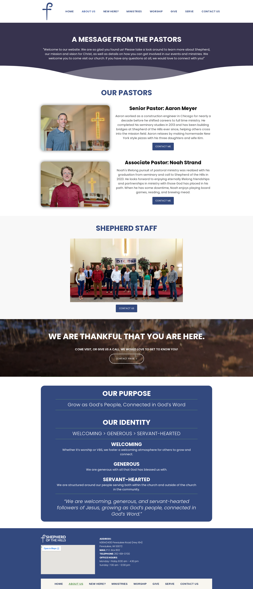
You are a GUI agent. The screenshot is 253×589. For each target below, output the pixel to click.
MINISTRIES (134, 11)
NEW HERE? (111, 11)
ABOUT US (88, 11)
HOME (69, 11)
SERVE (189, 11)
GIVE (174, 11)
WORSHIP (156, 11)
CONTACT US (211, 11)
